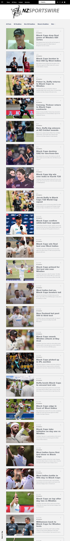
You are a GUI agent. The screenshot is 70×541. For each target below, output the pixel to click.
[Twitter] (62, 2)
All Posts (8, 24)
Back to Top (2, 535)
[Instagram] (57, 2)
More (52, 24)
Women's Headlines (43, 24)
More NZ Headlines (29, 24)
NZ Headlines (17, 24)
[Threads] (64, 2)
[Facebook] (60, 2)
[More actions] (61, 31)
